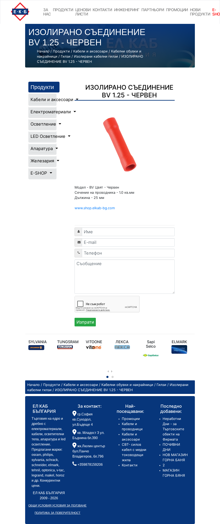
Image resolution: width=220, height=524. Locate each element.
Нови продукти (200, 12)
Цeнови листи (82, 12)
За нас (47, 12)
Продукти (63, 10)
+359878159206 (90, 464)
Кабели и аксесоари (42, 99)
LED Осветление (42, 136)
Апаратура (42, 148)
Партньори (152, 10)
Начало (43, 51)
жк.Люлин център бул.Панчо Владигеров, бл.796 (88, 451)
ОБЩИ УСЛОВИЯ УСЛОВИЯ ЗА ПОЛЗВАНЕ (57, 505)
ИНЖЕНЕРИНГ (126, 10)
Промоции (177, 10)
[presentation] (108, 371)
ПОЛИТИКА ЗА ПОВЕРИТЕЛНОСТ (57, 513)
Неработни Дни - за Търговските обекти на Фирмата (173, 428)
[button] (107, 377)
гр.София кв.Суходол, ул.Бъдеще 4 (82, 419)
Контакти (102, 10)
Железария (42, 160)
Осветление (42, 124)
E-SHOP (39, 173)
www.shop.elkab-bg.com (95, 208)
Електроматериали (42, 111)
